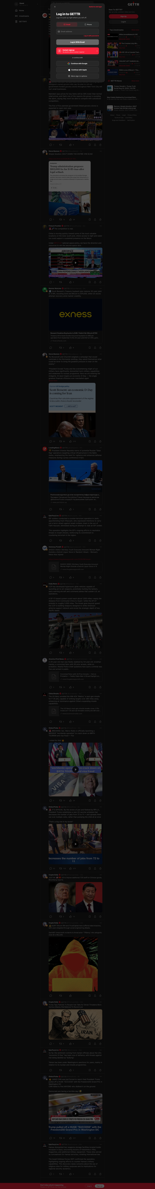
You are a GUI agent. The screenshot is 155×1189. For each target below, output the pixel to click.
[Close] (55, 6)
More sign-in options (79, 76)
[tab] (67, 24)
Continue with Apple (79, 70)
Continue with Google (79, 63)
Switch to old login (95, 7)
